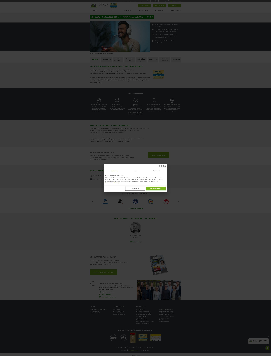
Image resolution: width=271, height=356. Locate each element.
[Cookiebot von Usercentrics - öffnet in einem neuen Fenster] (159, 166)
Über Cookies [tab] (156, 171)
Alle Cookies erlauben (155, 188)
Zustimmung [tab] (114, 171)
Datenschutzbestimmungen (112, 183)
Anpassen (134, 188)
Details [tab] (135, 171)
